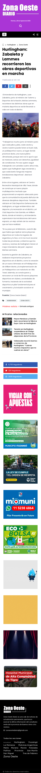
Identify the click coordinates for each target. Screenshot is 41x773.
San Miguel (8, 753)
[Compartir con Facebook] (5, 86)
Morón (23, 748)
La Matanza (9, 745)
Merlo (6, 748)
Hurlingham (11, 45)
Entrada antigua (27, 306)
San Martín (32, 750)
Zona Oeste (23, 45)
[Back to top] (37, 770)
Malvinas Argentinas (28, 745)
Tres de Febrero (30, 753)
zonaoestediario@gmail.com (16, 730)
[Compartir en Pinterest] (19, 86)
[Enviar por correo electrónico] (25, 86)
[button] (4, 34)
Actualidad (7, 742)
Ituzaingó (33, 742)
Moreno (14, 748)
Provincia (18, 750)
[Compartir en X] (12, 86)
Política (6, 750)
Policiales (33, 748)
